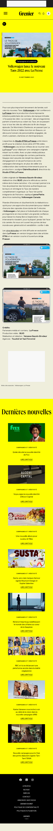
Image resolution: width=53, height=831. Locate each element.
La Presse (6, 150)
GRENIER (26, 816)
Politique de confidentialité (26, 807)
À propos (26, 786)
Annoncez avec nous (27, 800)
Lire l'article (27, 459)
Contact (26, 797)
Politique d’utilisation (26, 811)
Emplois (26, 793)
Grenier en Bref (26, 804)
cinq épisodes (12, 231)
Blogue (26, 790)
